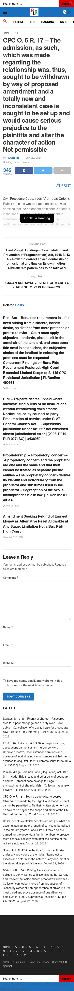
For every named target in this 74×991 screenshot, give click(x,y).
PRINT (66, 185)
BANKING (47, 22)
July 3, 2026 (11, 444)
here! (31, 988)
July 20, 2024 (33, 157)
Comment (11, 577)
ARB (32, 22)
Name (8, 627)
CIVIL (63, 22)
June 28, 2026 (12, 505)
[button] (71, 4)
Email (8, 645)
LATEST (18, 22)
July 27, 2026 (12, 388)
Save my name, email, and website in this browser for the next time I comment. (34, 683)
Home (6, 32)
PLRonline (13, 157)
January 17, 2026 (14, 537)
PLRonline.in (18, 962)
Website (8, 663)
